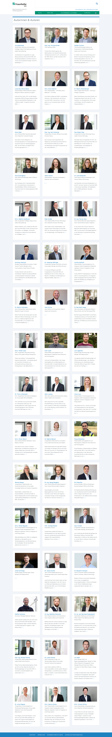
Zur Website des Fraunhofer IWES (86, 9)
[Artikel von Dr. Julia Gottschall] (85, 165)
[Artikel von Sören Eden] (26, 122)
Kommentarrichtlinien (55, 735)
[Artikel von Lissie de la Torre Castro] (26, 78)
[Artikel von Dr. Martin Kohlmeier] (26, 297)
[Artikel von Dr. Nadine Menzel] (56, 428)
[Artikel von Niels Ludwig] (56, 383)
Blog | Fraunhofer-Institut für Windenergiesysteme (20, 10)
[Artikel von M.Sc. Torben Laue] (26, 340)
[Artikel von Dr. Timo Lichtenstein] (26, 383)
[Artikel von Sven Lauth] (56, 340)
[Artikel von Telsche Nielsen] (26, 472)
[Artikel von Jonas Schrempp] (26, 560)
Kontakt (87, 13)
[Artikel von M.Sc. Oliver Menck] (26, 428)
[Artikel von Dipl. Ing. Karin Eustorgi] (56, 122)
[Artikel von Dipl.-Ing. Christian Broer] (56, 35)
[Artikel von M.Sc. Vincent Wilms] (85, 694)
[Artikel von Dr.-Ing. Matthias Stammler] (56, 604)
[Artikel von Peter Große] (56, 208)
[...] (22, 62)
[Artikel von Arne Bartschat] (26, 35)
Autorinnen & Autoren (69, 13)
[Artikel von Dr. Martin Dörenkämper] (85, 78)
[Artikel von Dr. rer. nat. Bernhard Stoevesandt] (85, 604)
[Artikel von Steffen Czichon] (85, 35)
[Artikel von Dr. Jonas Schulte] (56, 560)
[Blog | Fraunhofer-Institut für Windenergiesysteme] (23, 4)
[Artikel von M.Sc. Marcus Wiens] (56, 694)
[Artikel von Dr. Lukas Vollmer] (56, 647)
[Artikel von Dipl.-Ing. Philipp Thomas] (26, 647)
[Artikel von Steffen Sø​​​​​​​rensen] (26, 604)
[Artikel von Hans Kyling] (56, 297)
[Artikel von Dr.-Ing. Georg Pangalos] (56, 472)
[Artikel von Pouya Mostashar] (85, 428)
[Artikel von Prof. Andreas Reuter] (56, 515)
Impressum (41, 735)
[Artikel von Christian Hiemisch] (26, 252)
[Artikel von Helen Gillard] (56, 165)
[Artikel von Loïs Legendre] (85, 340)
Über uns (50, 13)
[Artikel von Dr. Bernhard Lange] (85, 297)
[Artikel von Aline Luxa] (85, 383)
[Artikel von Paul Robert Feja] (85, 122)
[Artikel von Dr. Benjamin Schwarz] (85, 560)
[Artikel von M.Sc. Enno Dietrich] (56, 78)
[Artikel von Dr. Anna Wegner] (26, 694)
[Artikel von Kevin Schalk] (85, 515)
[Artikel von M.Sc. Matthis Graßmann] (26, 208)
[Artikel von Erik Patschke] (85, 472)
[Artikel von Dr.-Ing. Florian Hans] (85, 208)
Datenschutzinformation (74, 735)
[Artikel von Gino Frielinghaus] (26, 165)
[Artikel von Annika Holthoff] (85, 252)
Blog (40, 13)
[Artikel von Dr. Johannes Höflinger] (56, 252)
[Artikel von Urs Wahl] (85, 647)
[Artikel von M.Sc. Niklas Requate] (26, 515)
